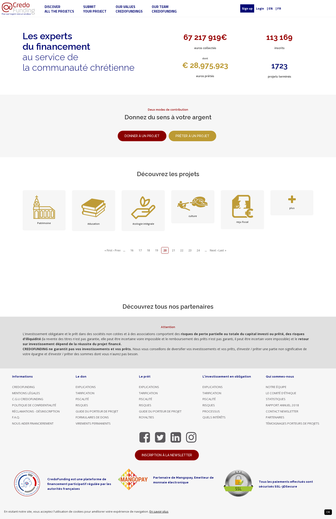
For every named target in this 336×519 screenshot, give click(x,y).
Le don (81, 376)
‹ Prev (116, 250)
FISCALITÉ (82, 399)
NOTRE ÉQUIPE (276, 387)
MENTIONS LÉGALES (26, 393)
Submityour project (95, 9)
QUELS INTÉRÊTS (214, 417)
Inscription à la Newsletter (167, 455)
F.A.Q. (16, 417)
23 (190, 250)
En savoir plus (158, 512)
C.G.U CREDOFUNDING (27, 399)
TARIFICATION (85, 393)
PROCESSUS (211, 411)
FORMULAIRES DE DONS (92, 417)
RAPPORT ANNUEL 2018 (282, 405)
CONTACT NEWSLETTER (282, 411)
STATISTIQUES (275, 399)
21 (173, 250)
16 (131, 250)
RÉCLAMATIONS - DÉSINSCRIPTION (36, 411)
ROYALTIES (146, 417)
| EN (270, 8)
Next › (214, 250)
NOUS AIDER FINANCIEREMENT (32, 423)
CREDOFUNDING (23, 387)
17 (140, 250)
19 (156, 250)
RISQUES (82, 405)
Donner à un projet (142, 136)
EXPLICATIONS (86, 387)
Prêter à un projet (192, 136)
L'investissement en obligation (227, 376)
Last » (222, 250)
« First (108, 250)
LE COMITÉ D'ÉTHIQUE (281, 393)
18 (148, 250)
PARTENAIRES (275, 417)
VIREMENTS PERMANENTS (93, 423)
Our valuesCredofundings (129, 9)
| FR (278, 8)
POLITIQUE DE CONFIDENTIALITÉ (34, 405)
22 (181, 250)
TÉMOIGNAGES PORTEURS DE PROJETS (292, 423)
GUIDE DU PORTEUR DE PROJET (97, 411)
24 (198, 250)
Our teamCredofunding (164, 9)
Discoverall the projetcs (59, 9)
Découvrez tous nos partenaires (168, 306)
